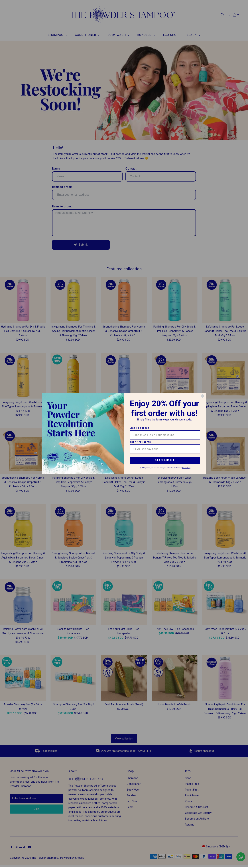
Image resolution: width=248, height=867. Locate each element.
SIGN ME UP (165, 460)
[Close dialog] (202, 396)
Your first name (140, 441)
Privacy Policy (186, 468)
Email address (139, 427)
